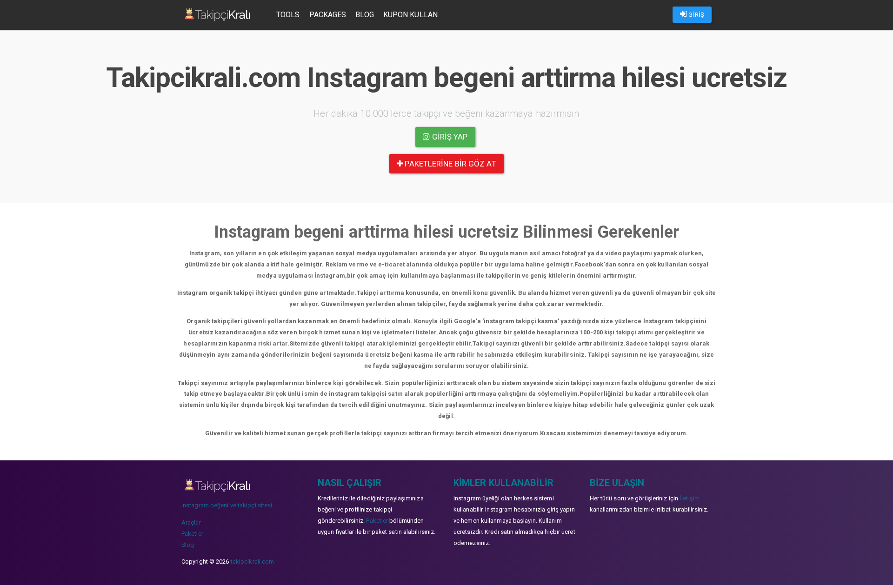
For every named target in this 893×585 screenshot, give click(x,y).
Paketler (192, 533)
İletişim (690, 498)
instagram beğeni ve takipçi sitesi (226, 505)
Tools (288, 14)
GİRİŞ (695, 14)
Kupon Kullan (410, 14)
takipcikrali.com (252, 561)
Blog (364, 14)
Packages (328, 14)
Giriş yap (449, 136)
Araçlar (191, 522)
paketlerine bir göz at (449, 163)
